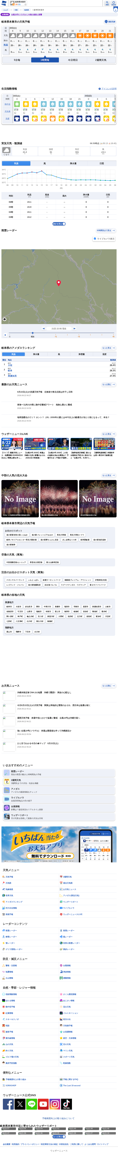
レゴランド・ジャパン (15, 585)
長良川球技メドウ (77, 535)
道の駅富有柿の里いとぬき (17, 535)
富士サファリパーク (98, 585)
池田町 (70, 616)
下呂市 (28, 632)
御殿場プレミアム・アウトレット (78, 580)
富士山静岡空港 (52, 562)
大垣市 (18, 607)
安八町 (40, 616)
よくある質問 (90, 1144)
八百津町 (19, 621)
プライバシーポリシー (30, 1144)
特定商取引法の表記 (49, 1144)
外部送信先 (63, 1144)
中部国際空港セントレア (16, 562)
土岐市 (108, 607)
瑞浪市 (67, 607)
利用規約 (15, 1144)
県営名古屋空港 (36, 562)
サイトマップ (102, 1144)
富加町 (98, 616)
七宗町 (9, 621)
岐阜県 (26, 10)
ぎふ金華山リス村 (69, 540)
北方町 (79, 616)
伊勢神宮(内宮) (101, 580)
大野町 (61, 616)
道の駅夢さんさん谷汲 (49, 540)
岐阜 (10, 370)
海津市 (67, 612)
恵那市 (85, 607)
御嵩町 (50, 621)
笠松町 (85, 612)
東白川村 (39, 621)
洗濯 (7, 118)
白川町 (29, 621)
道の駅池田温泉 (99, 540)
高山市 (9, 632)
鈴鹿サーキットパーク (52, 580)
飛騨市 (18, 632)
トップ (5, 10)
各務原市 (10, 612)
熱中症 (7, 104)
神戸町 (20, 616)
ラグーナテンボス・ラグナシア (73, 585)
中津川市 (47, 607)
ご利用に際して (76, 1144)
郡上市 (57, 612)
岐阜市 (9, 607)
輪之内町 (30, 616)
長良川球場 (61, 535)
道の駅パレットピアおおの (42, 535)
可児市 (20, 612)
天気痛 (7, 111)
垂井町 (104, 612)
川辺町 (108, 616)
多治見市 (28, 607)
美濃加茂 (12, 376)
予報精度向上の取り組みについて (58, 1118)
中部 (16, 10)
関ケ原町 (10, 616)
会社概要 (6, 1144)
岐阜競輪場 (85, 540)
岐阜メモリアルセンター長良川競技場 (21, 540)
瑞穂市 (39, 612)
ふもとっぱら (33, 580)
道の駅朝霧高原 (34, 585)
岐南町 (76, 612)
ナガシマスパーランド (15, 580)
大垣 (10, 365)
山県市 (29, 612)
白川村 (37, 632)
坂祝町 (89, 616)
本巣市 (48, 612)
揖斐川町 (50, 616)
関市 (38, 607)
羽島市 (76, 607)
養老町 (95, 612)
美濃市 (57, 607)
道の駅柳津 (10, 545)
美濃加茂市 (96, 607)
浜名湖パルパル (51, 585)
